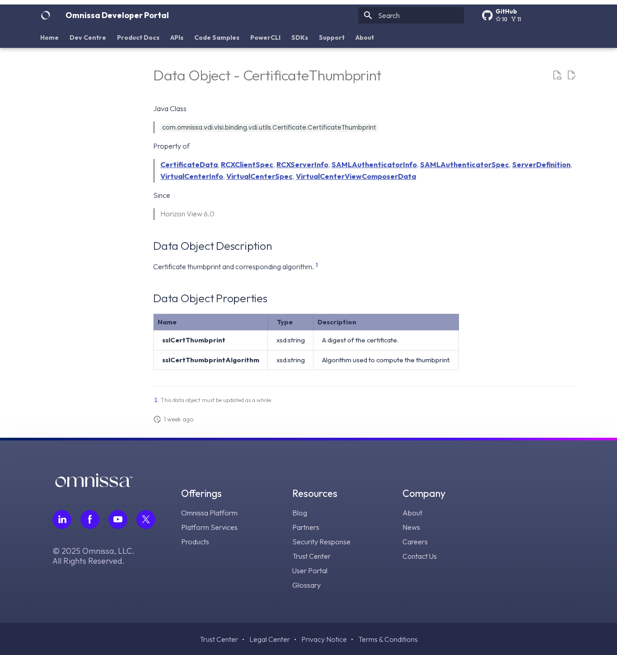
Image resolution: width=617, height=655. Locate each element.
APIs (176, 37)
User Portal (309, 570)
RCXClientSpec (247, 164)
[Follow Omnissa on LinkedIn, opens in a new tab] (61, 519)
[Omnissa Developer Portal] (46, 15)
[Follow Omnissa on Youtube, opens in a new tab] (117, 519)
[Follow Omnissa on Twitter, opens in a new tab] (145, 519)
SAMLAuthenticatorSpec (464, 164)
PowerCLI (265, 37)
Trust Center (311, 556)
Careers (415, 541)
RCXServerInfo (302, 164)
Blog (299, 512)
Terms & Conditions (388, 639)
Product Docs (138, 37)
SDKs (299, 37)
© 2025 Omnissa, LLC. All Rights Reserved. (93, 556)
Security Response (321, 541)
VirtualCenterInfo (191, 176)
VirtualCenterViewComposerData (356, 176)
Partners (305, 527)
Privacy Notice (324, 639)
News (411, 527)
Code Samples (216, 37)
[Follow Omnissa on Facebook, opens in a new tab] (89, 519)
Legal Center (269, 639)
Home (49, 37)
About (364, 37)
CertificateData (189, 164)
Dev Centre (88, 37)
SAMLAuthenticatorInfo (374, 164)
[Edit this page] (571, 75)
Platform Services (209, 527)
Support (332, 37)
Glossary (306, 585)
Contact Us (419, 556)
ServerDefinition (541, 164)
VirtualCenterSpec (259, 176)
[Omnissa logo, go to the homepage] (94, 484)
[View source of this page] (557, 75)
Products (195, 541)
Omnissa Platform (209, 512)
